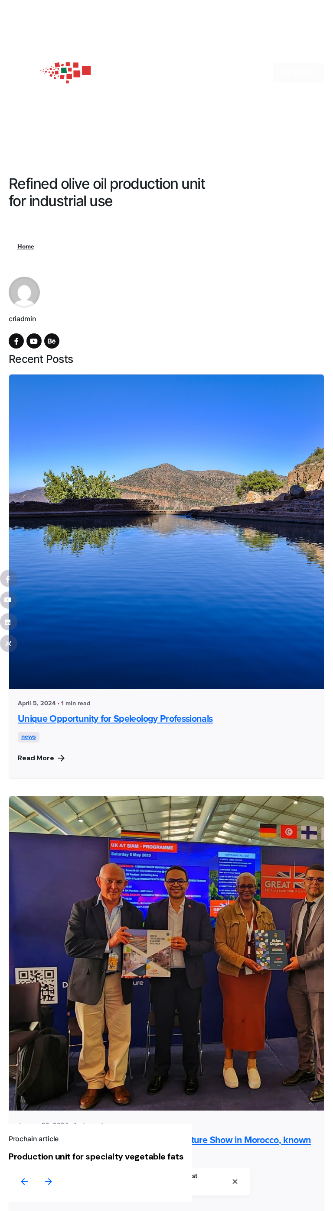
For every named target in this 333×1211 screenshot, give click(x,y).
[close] (235, 1181)
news (28, 737)
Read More (36, 757)
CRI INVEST (298, 73)
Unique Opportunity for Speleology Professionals (115, 719)
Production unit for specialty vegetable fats (96, 1156)
